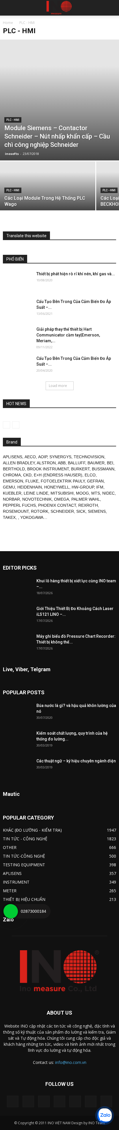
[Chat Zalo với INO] (104, 1115)
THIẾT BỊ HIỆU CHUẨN (24, 899)
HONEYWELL (56, 487)
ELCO (90, 475)
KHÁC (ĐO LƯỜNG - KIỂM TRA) (32, 830)
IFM (99, 487)
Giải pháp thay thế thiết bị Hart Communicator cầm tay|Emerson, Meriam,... (68, 335)
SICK (80, 511)
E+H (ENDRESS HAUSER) (58, 475)
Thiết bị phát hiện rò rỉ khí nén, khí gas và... (75, 274)
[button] (111, 8)
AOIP (42, 456)
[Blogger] (12, 1101)
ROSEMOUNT (16, 511)
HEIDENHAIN (29, 487)
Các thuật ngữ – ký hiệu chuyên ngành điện (76, 761)
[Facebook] (28, 1101)
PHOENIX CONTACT (57, 505)
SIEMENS (97, 511)
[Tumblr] (75, 1101)
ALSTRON (46, 463)
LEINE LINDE (36, 493)
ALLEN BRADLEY (19, 463)
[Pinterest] (59, 1101)
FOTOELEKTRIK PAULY (63, 481)
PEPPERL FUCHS (19, 505)
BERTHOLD (14, 469)
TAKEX (9, 517)
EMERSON (13, 481)
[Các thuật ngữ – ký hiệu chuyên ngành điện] (17, 768)
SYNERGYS (60, 456)
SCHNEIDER (62, 511)
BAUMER (96, 463)
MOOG (82, 493)
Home (8, 22)
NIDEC (108, 493)
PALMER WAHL (85, 499)
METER (9, 890)
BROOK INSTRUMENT (48, 469)
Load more (58, 385)
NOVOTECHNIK (37, 499)
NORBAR (11, 499)
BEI (110, 463)
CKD (27, 475)
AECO (30, 456)
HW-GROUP (83, 487)
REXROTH (88, 505)
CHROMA (12, 475)
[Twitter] (90, 1101)
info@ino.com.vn (70, 1062)
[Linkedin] (44, 1101)
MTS (95, 493)
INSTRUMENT (16, 882)
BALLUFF (76, 463)
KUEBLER (12, 493)
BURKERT (80, 469)
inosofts (12, 153)
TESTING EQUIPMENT (24, 864)
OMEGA (61, 499)
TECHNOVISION (89, 456)
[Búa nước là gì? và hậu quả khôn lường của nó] (17, 713)
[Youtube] (106, 1101)
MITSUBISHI (62, 493)
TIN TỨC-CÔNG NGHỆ (24, 856)
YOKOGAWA (31, 517)
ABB (62, 463)
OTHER (9, 847)
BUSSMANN (103, 469)
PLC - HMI (12, 119)
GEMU (9, 487)
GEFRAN (95, 481)
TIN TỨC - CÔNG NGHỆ (25, 838)
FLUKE (31, 481)
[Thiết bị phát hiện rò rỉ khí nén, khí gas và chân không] (17, 281)
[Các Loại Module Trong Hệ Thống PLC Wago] (47, 196)
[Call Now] (10, 911)
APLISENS (12, 456)
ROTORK (39, 511)
